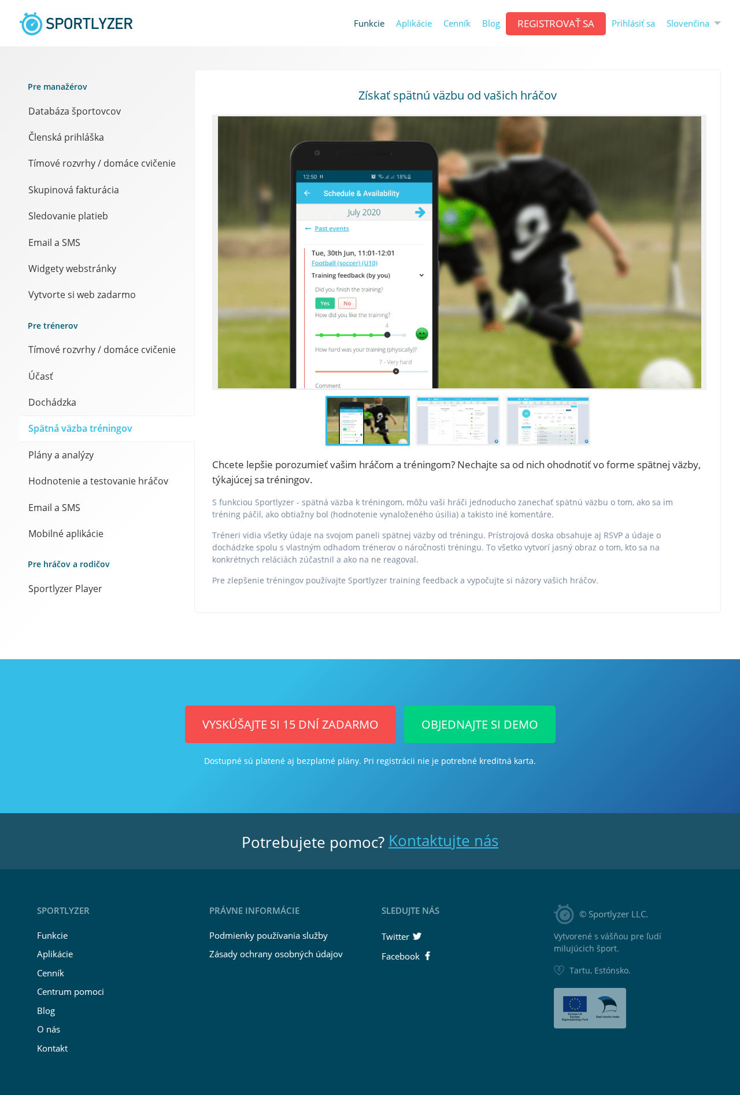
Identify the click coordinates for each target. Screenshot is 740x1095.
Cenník (457, 23)
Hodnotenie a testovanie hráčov (98, 481)
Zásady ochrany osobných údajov (276, 954)
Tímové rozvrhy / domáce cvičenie (102, 163)
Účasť (40, 376)
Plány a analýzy (61, 455)
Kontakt (52, 1048)
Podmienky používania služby (268, 935)
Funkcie (369, 23)
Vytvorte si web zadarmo (82, 294)
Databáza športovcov (74, 111)
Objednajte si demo (479, 724)
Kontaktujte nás (443, 840)
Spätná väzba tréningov (80, 428)
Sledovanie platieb (68, 216)
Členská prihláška (66, 137)
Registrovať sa (555, 23)
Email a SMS (54, 242)
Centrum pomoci (70, 991)
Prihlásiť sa (633, 23)
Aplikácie (414, 23)
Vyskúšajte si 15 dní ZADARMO (290, 724)
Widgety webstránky (72, 268)
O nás (48, 1029)
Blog (491, 23)
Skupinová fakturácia (73, 189)
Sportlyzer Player (65, 588)
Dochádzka (52, 402)
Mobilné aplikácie (65, 533)
